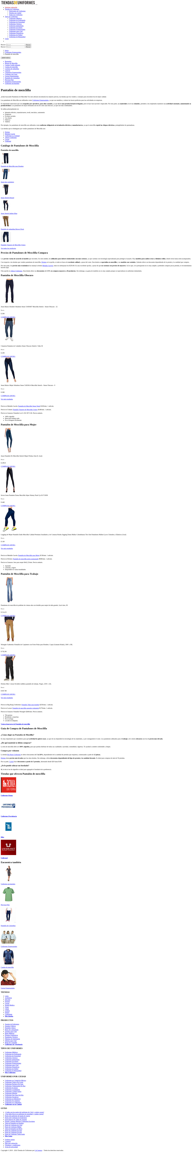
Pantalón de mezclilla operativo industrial (25, 708)
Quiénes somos (10, 1139)
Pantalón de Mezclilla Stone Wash (29, 406)
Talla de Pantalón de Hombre (14, 1123)
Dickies (7, 132)
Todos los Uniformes (15, 15)
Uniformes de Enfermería (17, 20)
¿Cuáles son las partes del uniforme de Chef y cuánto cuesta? (24, 1112)
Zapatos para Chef (11, 1031)
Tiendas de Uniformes (12, 9)
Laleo (7, 996)
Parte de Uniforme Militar (13, 1127)
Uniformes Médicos (15, 18)
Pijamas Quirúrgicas (11, 1035)
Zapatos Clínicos (10, 1026)
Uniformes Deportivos (16, 33)
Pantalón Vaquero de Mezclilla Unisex (25, 409)
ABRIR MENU (6, 58)
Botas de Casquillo (11, 1042)
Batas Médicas (9, 1033)
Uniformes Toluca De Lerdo (14, 1082)
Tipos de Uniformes (11, 16)
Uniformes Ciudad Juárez (13, 1091)
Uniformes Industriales (16, 26)
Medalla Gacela (10, 134)
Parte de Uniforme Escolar (13, 1130)
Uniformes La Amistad (12, 136)
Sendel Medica (9, 1005)
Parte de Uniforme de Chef (13, 1125)
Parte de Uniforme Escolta (13, 1132)
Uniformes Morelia (11, 1093)
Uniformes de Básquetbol (17, 37)
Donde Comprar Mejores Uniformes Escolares (20, 1121)
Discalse (7, 1000)
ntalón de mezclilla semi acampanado (26, 559)
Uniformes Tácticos (15, 24)
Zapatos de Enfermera (12, 1024)
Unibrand (8, 141)
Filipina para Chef (11, 1041)
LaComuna (38, 1150)
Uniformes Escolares (15, 27)
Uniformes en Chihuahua (13, 1102)
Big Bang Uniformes (14, 754)
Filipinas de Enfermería (12, 1039)
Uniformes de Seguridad (17, 22)
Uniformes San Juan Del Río (14, 1095)
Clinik (7, 1009)
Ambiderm (8, 998)
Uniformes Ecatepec (11, 1088)
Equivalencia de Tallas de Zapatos (16, 1119)
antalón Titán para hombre (30, 705)
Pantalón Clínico (10, 1028)
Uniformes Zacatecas (11, 1097)
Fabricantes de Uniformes (17, 11)
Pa (14, 559)
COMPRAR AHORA (8, 317)
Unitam (7, 1011)
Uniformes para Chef (16, 31)
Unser (7, 1007)
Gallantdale (8, 1014)
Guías (7, 39)
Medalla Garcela (47, 266)
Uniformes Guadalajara (12, 1090)
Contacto (8, 1141)
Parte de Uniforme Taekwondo (15, 1134)
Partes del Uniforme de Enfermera (16, 1118)
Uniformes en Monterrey (13, 1099)
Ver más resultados (7, 399)
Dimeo (7, 1012)
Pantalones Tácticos (11, 1037)
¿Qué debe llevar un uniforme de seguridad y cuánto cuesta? (24, 1114)
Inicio (7, 50)
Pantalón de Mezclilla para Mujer (29, 555)
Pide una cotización (11, 1143)
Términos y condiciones (12, 1145)
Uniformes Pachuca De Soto (14, 1084)
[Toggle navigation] (36, 4)
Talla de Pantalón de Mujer (13, 1129)
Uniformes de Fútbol (15, 35)
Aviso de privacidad (11, 1147)
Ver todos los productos (8, 248)
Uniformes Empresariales (17, 29)
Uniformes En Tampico (12, 1101)
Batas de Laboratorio (11, 1030)
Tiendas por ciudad (15, 13)
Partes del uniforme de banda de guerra (17, 1116)
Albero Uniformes (11, 137)
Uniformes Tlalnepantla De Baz (15, 1086)
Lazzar (7, 139)
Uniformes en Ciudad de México (15, 1080)
